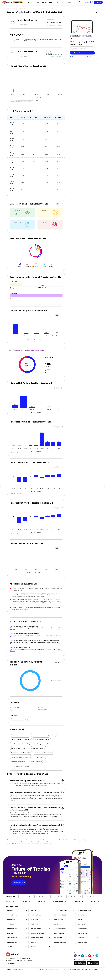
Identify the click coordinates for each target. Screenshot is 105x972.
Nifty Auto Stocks (58, 919)
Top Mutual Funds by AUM (37, 933)
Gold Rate (9, 946)
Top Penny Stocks (82, 928)
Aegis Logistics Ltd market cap (20, 748)
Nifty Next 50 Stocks (12, 915)
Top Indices (34, 910)
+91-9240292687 (10, 963)
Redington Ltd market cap (38, 748)
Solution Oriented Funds (37, 937)
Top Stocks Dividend (36, 928)
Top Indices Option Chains (84, 910)
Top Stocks (10, 910)
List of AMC (10, 933)
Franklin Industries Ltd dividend (20, 735)
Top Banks (33, 942)
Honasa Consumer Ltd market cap (43, 752)
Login (87, 2)
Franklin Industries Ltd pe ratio (41, 739)
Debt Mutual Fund (82, 933)
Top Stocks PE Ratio (12, 928)
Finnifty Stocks (11, 919)
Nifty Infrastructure (83, 924)
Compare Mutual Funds (60, 942)
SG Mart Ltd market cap (35, 761)
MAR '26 (57, 662)
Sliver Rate (33, 946)
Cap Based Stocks (82, 942)
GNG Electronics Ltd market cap (20, 766)
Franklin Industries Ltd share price (24, 100)
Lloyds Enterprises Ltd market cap (21, 757)
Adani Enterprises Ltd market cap (20, 744)
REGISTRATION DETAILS (70, 969)
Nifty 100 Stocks (58, 924)
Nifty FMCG (80, 919)
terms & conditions (89, 56)
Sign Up (97, 2)
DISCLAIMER (80, 969)
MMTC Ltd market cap (39, 757)
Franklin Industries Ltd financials (20, 739)
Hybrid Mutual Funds (12, 937)
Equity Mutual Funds (59, 933)
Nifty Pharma (10, 924)
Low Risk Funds (58, 937)
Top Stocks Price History (60, 928)
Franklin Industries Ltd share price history (44, 735)
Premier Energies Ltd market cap (42, 744)
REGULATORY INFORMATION (92, 969)
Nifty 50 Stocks (34, 924)
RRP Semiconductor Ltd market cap (21, 752)
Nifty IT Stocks (34, 919)
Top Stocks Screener (12, 942)
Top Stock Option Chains (60, 910)
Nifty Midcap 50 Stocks (36, 915)
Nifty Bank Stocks (82, 915)
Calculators (81, 937)
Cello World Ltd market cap (18, 761)
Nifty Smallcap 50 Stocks (60, 915)
